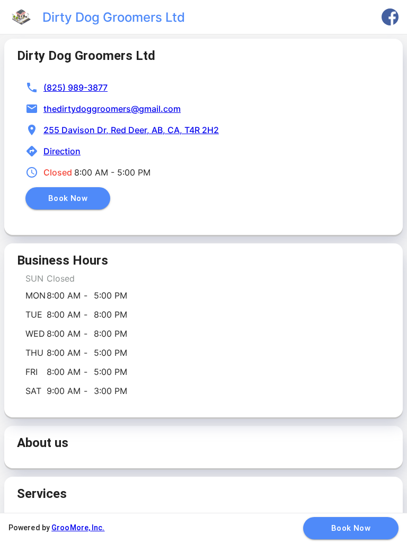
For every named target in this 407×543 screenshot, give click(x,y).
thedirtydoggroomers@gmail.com (112, 108)
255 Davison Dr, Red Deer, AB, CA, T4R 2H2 (131, 130)
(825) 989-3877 (75, 87)
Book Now (67, 198)
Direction (62, 151)
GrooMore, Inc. (77, 527)
